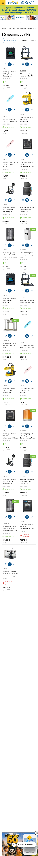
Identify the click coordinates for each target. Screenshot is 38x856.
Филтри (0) (10, 40)
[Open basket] (34, 2)
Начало (4, 28)
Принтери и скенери (24, 28)
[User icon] (22, 2)
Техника (12, 28)
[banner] (19, 17)
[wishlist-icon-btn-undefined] (5, 64)
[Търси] (26, 2)
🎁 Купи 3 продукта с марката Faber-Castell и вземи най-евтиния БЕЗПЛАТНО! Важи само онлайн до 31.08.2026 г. (19, 10)
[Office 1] (13, 2)
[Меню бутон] (2, 2)
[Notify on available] (27, 517)
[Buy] (10, 64)
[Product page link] (10, 53)
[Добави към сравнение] (14, 64)
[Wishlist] (30, 2)
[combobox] (28, 40)
